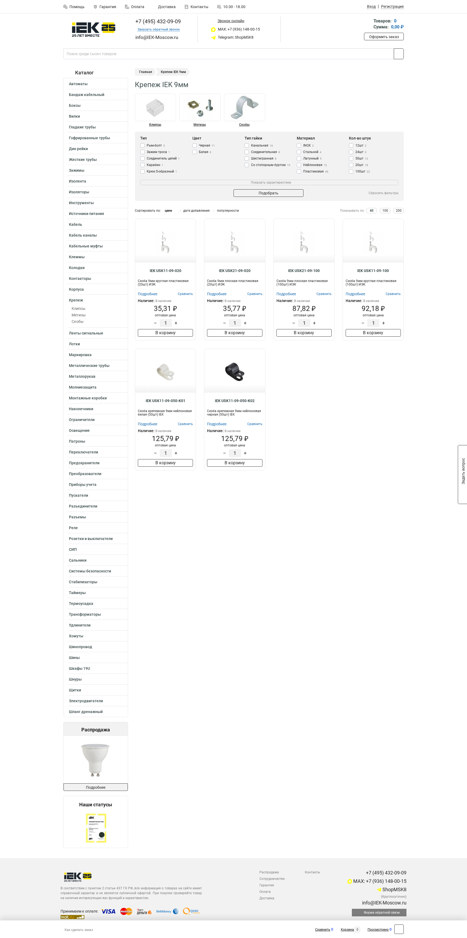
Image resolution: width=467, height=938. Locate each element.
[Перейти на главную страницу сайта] (93, 29)
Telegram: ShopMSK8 (235, 37)
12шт (360, 145)
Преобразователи (85, 474)
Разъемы (77, 517)
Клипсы (78, 308)
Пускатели (78, 495)
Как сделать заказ (79, 930)
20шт (361, 165)
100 (385, 211)
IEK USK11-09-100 (373, 271)
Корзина (347, 930)
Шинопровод (80, 647)
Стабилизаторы (83, 582)
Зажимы (76, 170)
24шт (360, 152)
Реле (73, 528)
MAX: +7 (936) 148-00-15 (238, 29)
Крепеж (76, 300)
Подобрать (268, 193)
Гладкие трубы (82, 127)
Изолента (77, 181)
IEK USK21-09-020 (235, 271)
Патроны (77, 441)
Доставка (166, 7)
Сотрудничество (272, 879)
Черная (207, 145)
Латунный (312, 158)
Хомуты (76, 636)
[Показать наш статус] (95, 827)
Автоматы (78, 84)
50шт (361, 158)
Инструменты (81, 203)
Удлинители (80, 625)
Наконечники (81, 409)
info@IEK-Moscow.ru (383, 903)
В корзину (165, 332)
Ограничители (82, 419)
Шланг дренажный (86, 712)
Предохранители (84, 463)
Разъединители (83, 506)
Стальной (312, 152)
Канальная (262, 145)
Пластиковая (315, 171)
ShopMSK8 (393, 889)
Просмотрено (378, 930)
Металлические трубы (89, 365)
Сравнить (322, 930)
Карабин (155, 165)
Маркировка (80, 355)
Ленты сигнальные (86, 333)
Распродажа (269, 872)
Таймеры (77, 593)
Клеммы (77, 257)
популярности (228, 211)
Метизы (79, 315)
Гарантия (107, 7)
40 (371, 211)
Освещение (79, 430)
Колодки (77, 268)
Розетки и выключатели (91, 538)
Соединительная (265, 152)
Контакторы (80, 278)
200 (399, 211)
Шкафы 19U (79, 668)
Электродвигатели (86, 701)
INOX (308, 145)
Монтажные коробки (88, 398)
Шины (74, 657)
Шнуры (75, 679)
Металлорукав (82, 376)
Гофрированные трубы (89, 138)
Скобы (78, 321)
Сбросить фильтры (383, 193)
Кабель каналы (83, 235)
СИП (73, 549)
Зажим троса (158, 152)
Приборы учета (82, 484)
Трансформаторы (85, 614)
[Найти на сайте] (399, 53)
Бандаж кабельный (86, 94)
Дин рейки (78, 149)
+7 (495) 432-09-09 (157, 21)
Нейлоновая (315, 165)
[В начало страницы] (399, 929)
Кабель (75, 224)
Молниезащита (82, 387)
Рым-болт (156, 145)
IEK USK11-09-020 (165, 271)
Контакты (199, 7)
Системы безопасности (90, 571)
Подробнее (95, 787)
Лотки (74, 344)
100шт (362, 171)
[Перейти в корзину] (368, 24)
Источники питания (86, 213)
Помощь (77, 7)
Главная (145, 72)
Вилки (74, 116)
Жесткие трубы (83, 159)
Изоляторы (79, 192)
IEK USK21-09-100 (304, 271)
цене (168, 211)
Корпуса (76, 289)
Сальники (77, 560)
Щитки (75, 690)
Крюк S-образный (162, 171)
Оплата (137, 7)
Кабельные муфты (86, 246)
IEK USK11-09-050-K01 (165, 401)
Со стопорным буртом (270, 165)
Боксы (75, 105)
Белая (205, 152)
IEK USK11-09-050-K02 (235, 401)
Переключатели (83, 452)
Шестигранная (263, 158)
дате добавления (196, 211)
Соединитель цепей (163, 158)
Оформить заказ (384, 37)
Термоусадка (81, 603)
